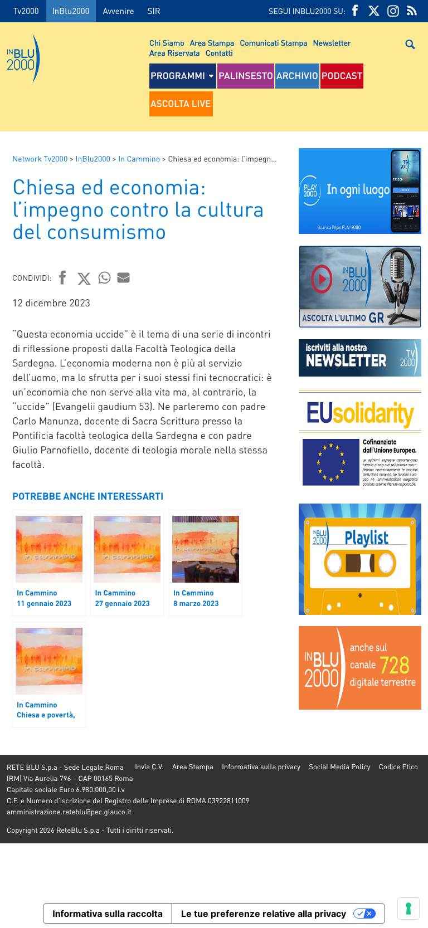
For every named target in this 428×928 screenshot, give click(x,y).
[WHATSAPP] (104, 277)
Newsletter (332, 43)
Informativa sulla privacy (261, 766)
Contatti (219, 53)
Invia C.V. (149, 766)
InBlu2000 (71, 10)
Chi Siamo (166, 43)
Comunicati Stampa (273, 43)
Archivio (297, 76)
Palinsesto (245, 76)
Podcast (342, 76)
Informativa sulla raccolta (107, 913)
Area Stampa (212, 43)
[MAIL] (123, 277)
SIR (154, 10)
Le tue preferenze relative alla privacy (263, 913)
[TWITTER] (373, 11)
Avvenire (118, 10)
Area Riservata (174, 53)
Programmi (177, 76)
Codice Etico (398, 766)
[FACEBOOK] (355, 11)
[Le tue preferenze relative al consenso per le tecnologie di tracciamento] (408, 908)
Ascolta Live (180, 103)
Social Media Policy (339, 766)
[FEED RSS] (411, 11)
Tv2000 (26, 10)
